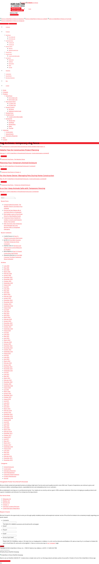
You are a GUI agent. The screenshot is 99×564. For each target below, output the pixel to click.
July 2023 (6, 332)
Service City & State (8, 537)
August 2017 (7, 437)
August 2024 (7, 308)
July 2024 (6, 310)
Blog (7, 81)
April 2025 (6, 292)
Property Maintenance (10, 476)
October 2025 (7, 281)
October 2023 (7, 327)
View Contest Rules (5, 561)
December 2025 (8, 277)
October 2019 (7, 397)
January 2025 (7, 298)
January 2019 (7, 412)
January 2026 (7, 275)
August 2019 (7, 399)
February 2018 (8, 431)
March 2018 (7, 429)
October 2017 (7, 435)
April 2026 (6, 270)
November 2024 (8, 302)
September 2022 (8, 351)
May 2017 (6, 441)
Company (8, 27)
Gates (10, 65)
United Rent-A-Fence (15, 153)
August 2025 (7, 285)
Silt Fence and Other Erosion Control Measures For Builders (13, 247)
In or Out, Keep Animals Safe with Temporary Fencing (22, 188)
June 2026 (6, 266)
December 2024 (8, 300)
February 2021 (8, 380)
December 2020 (8, 382)
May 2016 (6, 452)
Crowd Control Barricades (14, 56)
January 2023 (7, 344)
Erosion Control (9, 46)
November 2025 (8, 279)
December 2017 (8, 433)
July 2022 (6, 355)
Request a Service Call (17, 10)
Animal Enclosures (26, 153)
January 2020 (7, 393)
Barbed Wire (11, 63)
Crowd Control (9, 54)
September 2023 (8, 329)
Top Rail (10, 67)
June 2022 (6, 357)
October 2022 (7, 349)
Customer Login (13, 23)
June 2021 (6, 374)
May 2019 (6, 405)
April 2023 (6, 338)
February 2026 (8, 273)
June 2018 (6, 424)
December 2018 (8, 414)
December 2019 (8, 395)
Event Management (9, 472)
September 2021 (8, 370)
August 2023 (7, 330)
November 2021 (8, 368)
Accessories (8, 58)
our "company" (51, 543)
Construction (8, 74)
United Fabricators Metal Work (11, 508)
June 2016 (6, 450)
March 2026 (7, 271)
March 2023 (7, 340)
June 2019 (6, 403)
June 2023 (6, 334)
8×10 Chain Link (12, 38)
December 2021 (8, 367)
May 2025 (6, 290)
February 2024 (8, 319)
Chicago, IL (6, 504)
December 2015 (8, 458)
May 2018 (6, 426)
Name (5, 526)
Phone (5, 530)
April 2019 (6, 407)
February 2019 (8, 410)
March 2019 (7, 408)
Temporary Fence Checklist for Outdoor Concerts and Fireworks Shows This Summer (13, 220)
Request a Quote (14, 14)
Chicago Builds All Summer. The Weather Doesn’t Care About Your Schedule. (13, 206)
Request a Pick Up (16, 8)
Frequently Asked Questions (11, 474)
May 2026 (6, 268)
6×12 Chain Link (12, 37)
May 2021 (6, 376)
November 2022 (8, 348)
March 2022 (7, 361)
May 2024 (6, 313)
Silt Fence (10, 48)
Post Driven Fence (9, 40)
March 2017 (7, 443)
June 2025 (6, 289)
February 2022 (8, 363)
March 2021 (7, 378)
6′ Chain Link (11, 42)
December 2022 (8, 346)
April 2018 (6, 427)
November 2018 (8, 416)
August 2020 (7, 387)
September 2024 (8, 306)
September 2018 (8, 418)
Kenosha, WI (6, 503)
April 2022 (6, 359)
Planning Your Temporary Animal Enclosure (18, 162)
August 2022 (7, 353)
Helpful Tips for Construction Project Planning (19, 150)
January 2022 (7, 365)
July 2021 (6, 372)
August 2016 (7, 448)
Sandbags (11, 61)
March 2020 (7, 391)
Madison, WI (6, 501)
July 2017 (6, 439)
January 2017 (7, 445)
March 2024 (7, 317)
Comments (6, 520)
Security (6, 478)
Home (29, 9)
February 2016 (8, 456)
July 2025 (6, 287)
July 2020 (6, 389)
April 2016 (6, 454)
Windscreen (11, 59)
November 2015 (8, 460)
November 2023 (8, 325)
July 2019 (6, 401)
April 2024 (6, 315)
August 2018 (7, 420)
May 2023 (6, 336)
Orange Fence (9, 52)
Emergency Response (10, 77)
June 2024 (6, 311)
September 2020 (8, 386)
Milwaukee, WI (7, 499)
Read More (4, 156)
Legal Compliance (5, 550)
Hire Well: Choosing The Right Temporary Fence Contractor (12, 242)
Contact (7, 85)
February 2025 (8, 296)
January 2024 (7, 321)
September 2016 (8, 447)
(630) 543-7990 (18, 3)
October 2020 (7, 384)
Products (8, 31)
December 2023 (8, 323)
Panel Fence (8, 35)
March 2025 (7, 294)
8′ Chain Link (11, 44)
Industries (8, 70)
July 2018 (6, 422)
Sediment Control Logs (13, 50)
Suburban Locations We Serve (11, 506)
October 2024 (7, 304)
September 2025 (8, 283)
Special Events (9, 76)
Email (4, 533)
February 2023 (8, 342)
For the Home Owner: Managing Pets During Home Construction (27, 175)
